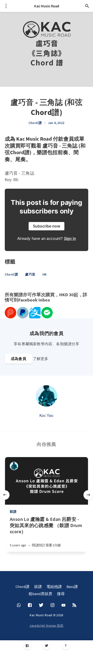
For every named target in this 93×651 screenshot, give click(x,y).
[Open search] (87, 6)
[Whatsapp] (19, 605)
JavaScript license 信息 (46, 625)
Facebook (27, 300)
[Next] (88, 495)
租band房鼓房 (40, 593)
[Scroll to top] (66, 645)
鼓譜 (13, 511)
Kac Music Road (46, 6)
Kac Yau (46, 415)
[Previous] (5, 495)
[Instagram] (52, 605)
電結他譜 (54, 586)
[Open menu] (6, 6)
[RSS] (74, 605)
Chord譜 (22, 586)
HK (44, 274)
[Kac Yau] (46, 396)
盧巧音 (30, 274)
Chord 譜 (35, 123)
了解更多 (40, 358)
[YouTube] (63, 605)
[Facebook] (27, 645)
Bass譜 (72, 586)
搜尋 (61, 593)
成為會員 (18, 358)
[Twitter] (46, 645)
